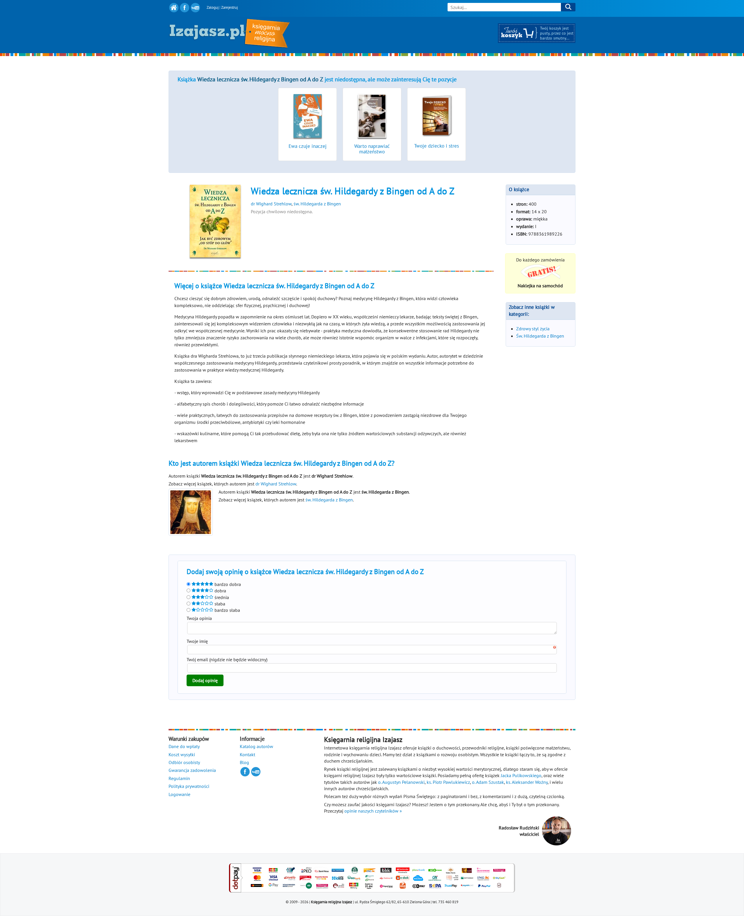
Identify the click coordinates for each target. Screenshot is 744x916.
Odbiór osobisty (184, 762)
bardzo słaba (226, 610)
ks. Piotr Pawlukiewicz (448, 782)
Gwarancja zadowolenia (192, 770)
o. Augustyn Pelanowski (401, 782)
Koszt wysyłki (182, 754)
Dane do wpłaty (184, 746)
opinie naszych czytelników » (373, 811)
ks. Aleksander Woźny (527, 782)
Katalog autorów (256, 746)
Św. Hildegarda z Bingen (540, 336)
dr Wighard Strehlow (271, 204)
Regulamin (179, 778)
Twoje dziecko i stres (436, 146)
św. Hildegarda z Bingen (317, 204)
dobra (219, 591)
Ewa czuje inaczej (308, 146)
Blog (244, 762)
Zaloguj (213, 7)
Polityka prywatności (189, 786)
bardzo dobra (227, 584)
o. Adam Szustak (488, 782)
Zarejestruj (229, 7)
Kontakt (247, 754)
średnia (221, 597)
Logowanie (179, 794)
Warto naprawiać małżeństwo (372, 149)
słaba (219, 604)
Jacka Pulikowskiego (521, 775)
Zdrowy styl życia (533, 328)
